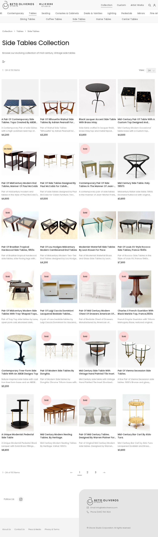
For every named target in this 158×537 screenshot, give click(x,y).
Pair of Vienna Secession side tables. (134, 372)
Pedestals (126, 13)
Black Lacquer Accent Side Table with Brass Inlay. (97, 121)
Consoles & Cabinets (67, 13)
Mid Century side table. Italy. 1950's (134, 185)
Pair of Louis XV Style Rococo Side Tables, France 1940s (134, 248)
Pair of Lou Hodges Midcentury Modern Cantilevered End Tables (58, 248)
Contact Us (20, 529)
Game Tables (103, 19)
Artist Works (137, 5)
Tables (32, 13)
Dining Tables (27, 19)
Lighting (112, 13)
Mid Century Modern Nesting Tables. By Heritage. (56, 436)
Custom (121, 5)
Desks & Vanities (93, 13)
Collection (106, 5)
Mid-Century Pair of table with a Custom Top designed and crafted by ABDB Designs (136, 121)
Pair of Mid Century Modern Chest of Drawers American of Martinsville (96, 312)
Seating (46, 13)
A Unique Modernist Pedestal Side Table (18, 436)
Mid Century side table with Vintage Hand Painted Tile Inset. (97, 372)
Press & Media (34, 529)
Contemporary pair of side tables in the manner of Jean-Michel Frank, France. (96, 185)
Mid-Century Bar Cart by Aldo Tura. (134, 436)
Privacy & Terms (52, 529)
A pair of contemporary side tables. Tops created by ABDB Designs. (19, 121)
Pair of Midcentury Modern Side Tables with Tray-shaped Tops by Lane (19, 312)
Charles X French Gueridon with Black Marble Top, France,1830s (135, 312)
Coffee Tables (54, 19)
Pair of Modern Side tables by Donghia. (57, 372)
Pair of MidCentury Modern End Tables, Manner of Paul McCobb (20, 185)
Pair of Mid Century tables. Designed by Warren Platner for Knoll (96, 436)
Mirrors (141, 13)
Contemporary (15, 13)
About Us (6, 529)
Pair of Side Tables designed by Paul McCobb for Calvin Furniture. (58, 185)
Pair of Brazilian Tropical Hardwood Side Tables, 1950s (18, 248)
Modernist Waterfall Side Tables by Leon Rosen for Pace (97, 248)
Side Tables (79, 19)
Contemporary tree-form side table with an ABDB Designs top (20, 372)
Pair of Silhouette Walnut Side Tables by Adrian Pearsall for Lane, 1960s (57, 121)
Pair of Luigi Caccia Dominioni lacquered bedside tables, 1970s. (56, 312)
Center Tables (130, 19)
